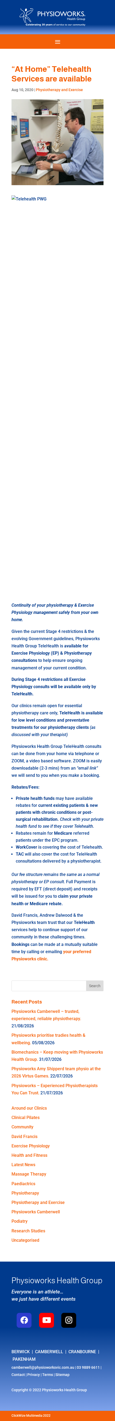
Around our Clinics (29, 1108)
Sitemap (62, 1374)
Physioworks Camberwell (35, 1211)
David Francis (24, 1136)
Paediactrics (23, 1183)
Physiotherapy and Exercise (59, 90)
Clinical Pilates (25, 1117)
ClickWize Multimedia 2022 (31, 1416)
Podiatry (19, 1221)
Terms (47, 1374)
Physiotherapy (25, 1193)
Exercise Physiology (30, 1145)
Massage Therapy (28, 1174)
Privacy (33, 1374)
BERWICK (21, 1351)
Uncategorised (25, 1240)
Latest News (23, 1164)
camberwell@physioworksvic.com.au (42, 1367)
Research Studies (28, 1230)
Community (22, 1126)
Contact (18, 1374)
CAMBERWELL (49, 1351)
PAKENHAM (24, 1359)
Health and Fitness (29, 1155)
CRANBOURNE (82, 1351)
